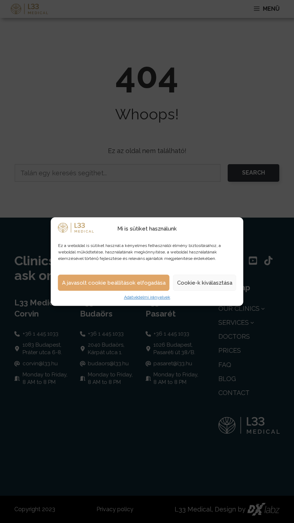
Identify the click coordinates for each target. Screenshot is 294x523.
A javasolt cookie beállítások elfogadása (114, 283)
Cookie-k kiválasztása (204, 283)
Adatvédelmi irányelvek (147, 297)
